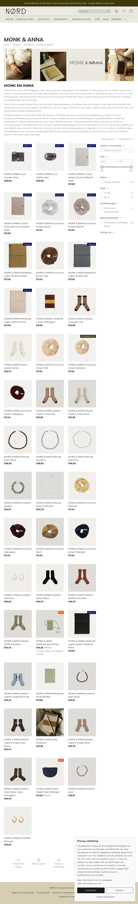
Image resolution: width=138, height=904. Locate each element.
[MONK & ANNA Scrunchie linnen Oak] (50, 255)
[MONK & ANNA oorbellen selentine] (18, 578)
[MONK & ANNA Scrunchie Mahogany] (18, 532)
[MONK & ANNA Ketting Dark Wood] (18, 440)
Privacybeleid (43, 892)
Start (6, 44)
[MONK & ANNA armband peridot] (18, 486)
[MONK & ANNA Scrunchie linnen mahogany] (18, 394)
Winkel (16, 44)
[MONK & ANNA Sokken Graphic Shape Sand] (82, 722)
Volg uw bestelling (59, 865)
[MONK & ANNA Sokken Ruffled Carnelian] (82, 578)
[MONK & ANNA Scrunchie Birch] (50, 532)
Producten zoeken (18, 865)
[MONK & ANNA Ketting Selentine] (82, 440)
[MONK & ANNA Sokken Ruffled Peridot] (18, 624)
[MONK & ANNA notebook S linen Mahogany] (50, 302)
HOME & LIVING (25, 19)
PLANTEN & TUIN (81, 19)
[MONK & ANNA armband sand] (82, 772)
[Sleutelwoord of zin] (102, 150)
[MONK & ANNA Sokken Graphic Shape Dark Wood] (18, 722)
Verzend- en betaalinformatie (66, 892)
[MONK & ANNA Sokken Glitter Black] (50, 578)
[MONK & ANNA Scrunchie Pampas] (82, 486)
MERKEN (116, 19)
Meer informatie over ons (89, 883)
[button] (15, 11)
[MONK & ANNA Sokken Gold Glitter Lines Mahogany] (18, 772)
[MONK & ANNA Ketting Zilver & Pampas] (50, 486)
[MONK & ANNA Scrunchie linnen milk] (50, 348)
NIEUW (9, 19)
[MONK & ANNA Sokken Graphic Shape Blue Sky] (18, 676)
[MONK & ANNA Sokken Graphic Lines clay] (50, 394)
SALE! (106, 19)
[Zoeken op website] (108, 11)
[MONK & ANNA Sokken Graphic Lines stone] (82, 394)
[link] (105, 895)
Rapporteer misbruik (69, 896)
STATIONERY (61, 19)
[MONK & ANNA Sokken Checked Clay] (82, 302)
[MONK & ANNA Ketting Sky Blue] (50, 440)
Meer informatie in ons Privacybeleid (94, 880)
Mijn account (39, 863)
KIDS (97, 19)
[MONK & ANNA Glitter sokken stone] (18, 348)
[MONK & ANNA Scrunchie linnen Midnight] (82, 532)
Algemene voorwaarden (23, 892)
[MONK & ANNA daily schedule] (50, 722)
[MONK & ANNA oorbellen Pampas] (18, 821)
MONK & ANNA (45, 44)
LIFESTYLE (44, 19)
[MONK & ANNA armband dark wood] (82, 676)
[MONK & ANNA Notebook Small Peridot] (50, 676)
